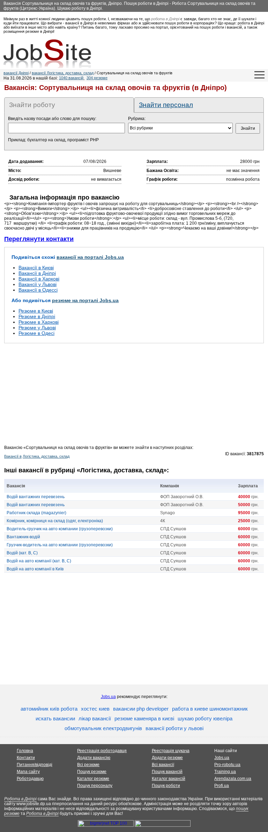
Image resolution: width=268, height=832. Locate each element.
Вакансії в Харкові (38, 279)
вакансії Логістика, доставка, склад (63, 73)
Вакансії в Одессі (38, 290)
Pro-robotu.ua (227, 764)
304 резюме (97, 78)
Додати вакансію (93, 757)
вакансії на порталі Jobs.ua (90, 257)
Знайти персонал (166, 104)
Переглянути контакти (39, 238)
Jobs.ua (108, 696)
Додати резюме (167, 757)
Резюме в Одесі (36, 333)
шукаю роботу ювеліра (205, 718)
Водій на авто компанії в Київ (35, 569)
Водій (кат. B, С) (22, 552)
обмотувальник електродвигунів (103, 728)
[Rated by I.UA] (163, 825)
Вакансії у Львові (37, 284)
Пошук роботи (166, 785)
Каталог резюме (93, 778)
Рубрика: (137, 118)
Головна (25, 750)
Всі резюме (88, 764)
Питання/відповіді (34, 764)
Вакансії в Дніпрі (37, 273)
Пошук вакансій (167, 771)
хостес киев (95, 709)
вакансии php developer (141, 709)
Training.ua (225, 771)
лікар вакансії (95, 718)
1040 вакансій (71, 78)
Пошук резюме (91, 771)
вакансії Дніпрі (16, 73)
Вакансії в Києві (36, 267)
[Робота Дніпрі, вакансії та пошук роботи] (47, 53)
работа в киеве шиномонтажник (210, 709)
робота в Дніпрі (165, 19)
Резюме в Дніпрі (36, 316)
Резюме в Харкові (38, 322)
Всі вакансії (163, 764)
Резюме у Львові (37, 327)
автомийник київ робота (49, 709)
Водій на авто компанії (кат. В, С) (39, 561)
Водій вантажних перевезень (36, 496)
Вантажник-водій (23, 536)
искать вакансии (55, 718)
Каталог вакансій (168, 778)
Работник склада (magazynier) (36, 512)
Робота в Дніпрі (20, 798)
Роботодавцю (30, 778)
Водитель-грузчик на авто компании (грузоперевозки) (60, 528)
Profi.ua (221, 785)
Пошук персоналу (94, 785)
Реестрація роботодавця (102, 750)
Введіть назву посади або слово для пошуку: (52, 118)
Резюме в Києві (35, 311)
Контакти (26, 757)
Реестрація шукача (170, 750)
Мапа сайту (28, 771)
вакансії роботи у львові (174, 728)
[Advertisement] (134, 396)
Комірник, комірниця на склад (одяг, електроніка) (55, 520)
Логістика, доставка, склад (46, 456)
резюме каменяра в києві (144, 718)
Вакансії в (13, 456)
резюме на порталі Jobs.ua (85, 300)
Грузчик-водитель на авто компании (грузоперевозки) (60, 544)
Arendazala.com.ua (232, 778)
